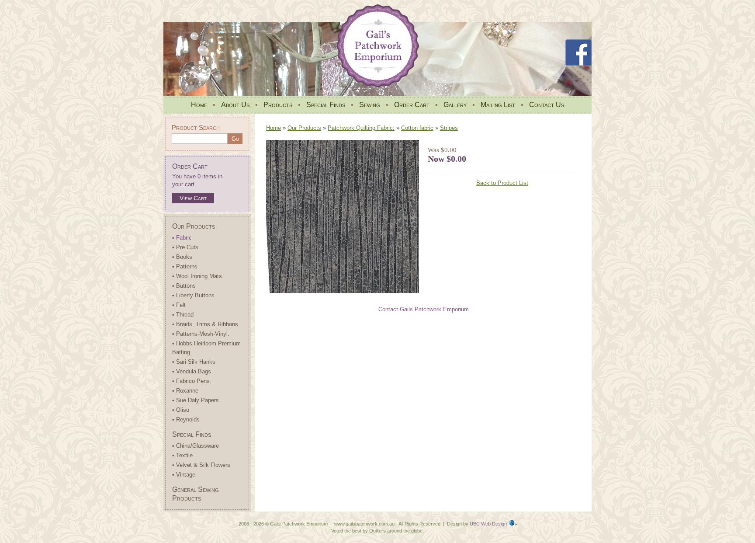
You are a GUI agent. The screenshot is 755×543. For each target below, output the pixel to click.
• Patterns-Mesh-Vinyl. (200, 334)
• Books (182, 257)
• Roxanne (185, 390)
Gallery (455, 104)
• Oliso (180, 410)
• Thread (183, 314)
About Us (235, 104)
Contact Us (546, 104)
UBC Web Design (488, 523)
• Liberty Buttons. (194, 295)
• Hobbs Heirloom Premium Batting (206, 347)
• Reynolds (186, 419)
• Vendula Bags (191, 371)
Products (277, 104)
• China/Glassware (195, 445)
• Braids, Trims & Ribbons (205, 324)
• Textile (182, 455)
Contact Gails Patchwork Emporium (423, 309)
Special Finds (325, 104)
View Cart (193, 198)
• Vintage (183, 474)
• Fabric (182, 237)
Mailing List (498, 104)
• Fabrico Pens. (191, 381)
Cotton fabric (417, 128)
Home (199, 104)
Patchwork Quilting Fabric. (361, 128)
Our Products (193, 226)
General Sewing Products (195, 494)
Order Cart (411, 104)
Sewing (369, 104)
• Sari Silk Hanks (193, 362)
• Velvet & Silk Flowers (201, 465)
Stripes (449, 128)
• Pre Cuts (185, 247)
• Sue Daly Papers (195, 400)
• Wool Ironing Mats (197, 276)
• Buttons (184, 285)
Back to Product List (502, 183)
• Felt (179, 305)
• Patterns (184, 266)
